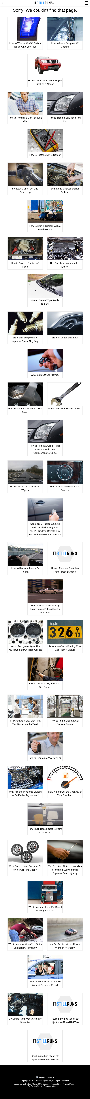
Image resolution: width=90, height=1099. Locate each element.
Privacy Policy (69, 1084)
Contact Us (37, 1084)
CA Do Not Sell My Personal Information (44, 1086)
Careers (46, 1084)
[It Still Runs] (44, 3)
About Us (18, 1084)
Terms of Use (56, 1084)
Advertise (27, 1084)
